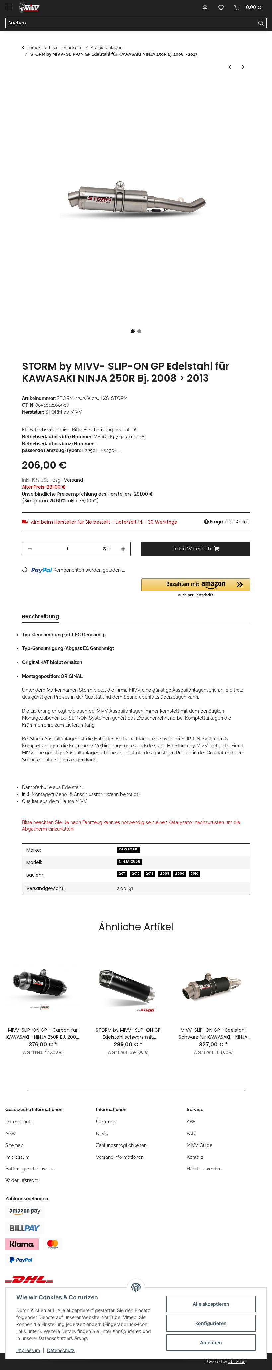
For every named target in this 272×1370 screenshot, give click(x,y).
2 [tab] (139, 331)
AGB (10, 1133)
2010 (194, 873)
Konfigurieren (211, 1323)
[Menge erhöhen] (123, 549)
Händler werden (204, 1168)
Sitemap (14, 1145)
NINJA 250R (129, 861)
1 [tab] (133, 331)
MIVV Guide (199, 1145)
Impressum (28, 1350)
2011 (122, 873)
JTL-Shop (236, 1361)
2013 (150, 873)
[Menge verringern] (29, 549)
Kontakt (195, 1157)
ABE (191, 1121)
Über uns (106, 1121)
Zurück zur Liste (43, 47)
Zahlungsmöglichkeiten (121, 1145)
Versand (73, 480)
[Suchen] (261, 23)
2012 (136, 873)
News (102, 1133)
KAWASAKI (128, 849)
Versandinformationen (120, 1157)
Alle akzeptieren (211, 1304)
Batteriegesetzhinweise (30, 1168)
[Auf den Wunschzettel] (236, 102)
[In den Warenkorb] (27, 86)
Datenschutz (61, 1350)
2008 (164, 873)
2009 (179, 873)
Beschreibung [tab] (40, 616)
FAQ (191, 1133)
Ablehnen (211, 1342)
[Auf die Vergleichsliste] (219, 102)
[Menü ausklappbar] (8, 4)
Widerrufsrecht (21, 1180)
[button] (205, 7)
